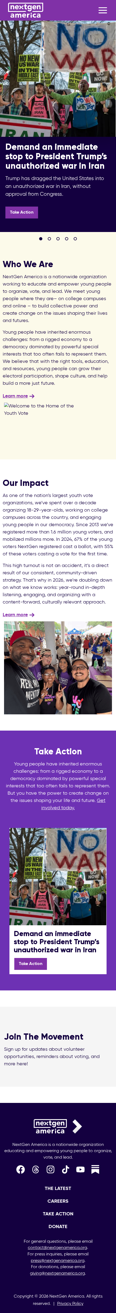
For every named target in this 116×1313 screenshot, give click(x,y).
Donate (58, 1226)
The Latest (58, 1188)
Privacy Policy (70, 1304)
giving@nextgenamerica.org (57, 1273)
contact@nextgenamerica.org (57, 1248)
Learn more (15, 396)
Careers (58, 1201)
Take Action (21, 212)
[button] (40, 238)
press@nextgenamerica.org (57, 1261)
